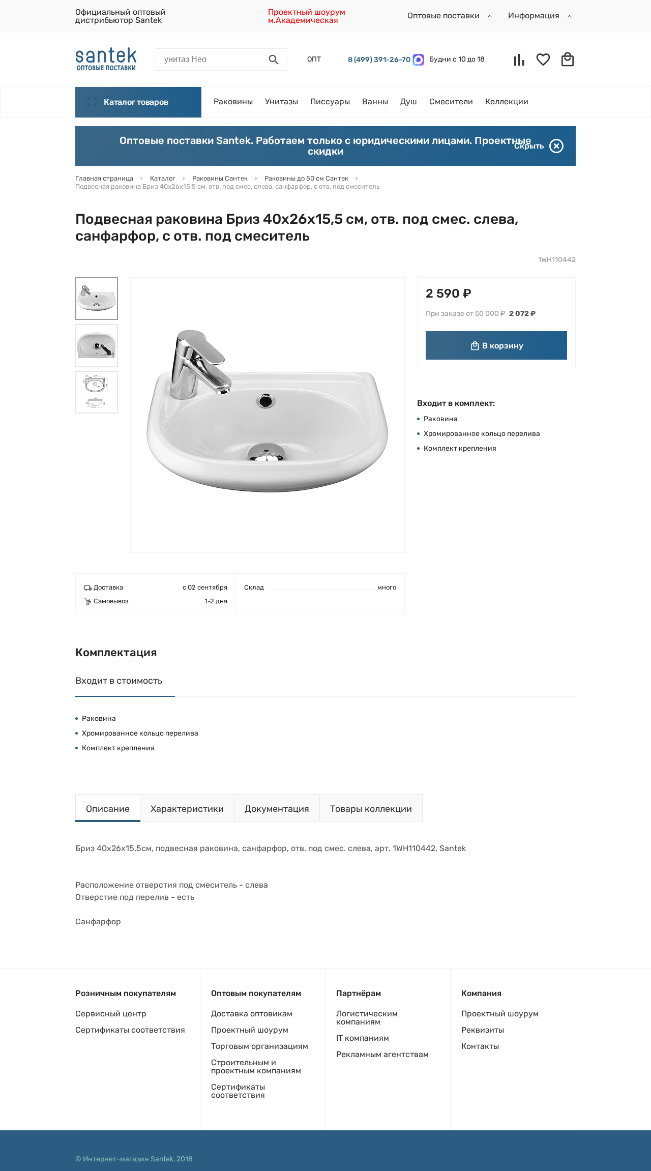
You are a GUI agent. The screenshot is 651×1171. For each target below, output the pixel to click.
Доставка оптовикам (251, 1013)
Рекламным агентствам (382, 1054)
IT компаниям (362, 1038)
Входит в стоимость (118, 680)
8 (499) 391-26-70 (377, 59)
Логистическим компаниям (367, 1018)
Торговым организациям (259, 1046)
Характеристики (187, 808)
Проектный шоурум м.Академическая (306, 16)
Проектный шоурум (249, 1030)
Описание (108, 808)
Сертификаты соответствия (130, 1030)
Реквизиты (482, 1030)
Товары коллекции (371, 808)
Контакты (480, 1046)
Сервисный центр (110, 1013)
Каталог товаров (136, 102)
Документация (277, 808)
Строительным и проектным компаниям (256, 1066)
